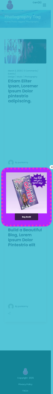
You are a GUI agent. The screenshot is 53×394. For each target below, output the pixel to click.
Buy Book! (26, 217)
